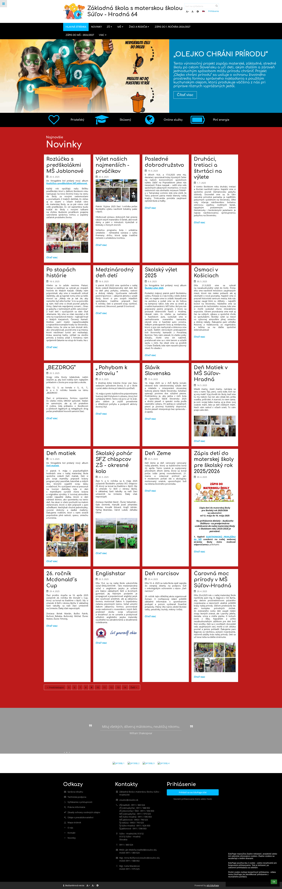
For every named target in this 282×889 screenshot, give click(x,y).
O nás (70, 827)
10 (98, 687)
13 (118, 687)
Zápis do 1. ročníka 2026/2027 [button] (172, 27)
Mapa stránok (74, 822)
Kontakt (71, 832)
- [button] (193, 11)
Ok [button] (274, 882)
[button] (197, 11)
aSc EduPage (213, 885)
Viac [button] (101, 35)
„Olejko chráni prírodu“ (220, 54)
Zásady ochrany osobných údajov (84, 812)
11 (104, 687)
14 (125, 687)
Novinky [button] (96, 27)
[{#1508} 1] (118, 763)
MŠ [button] (119, 27)
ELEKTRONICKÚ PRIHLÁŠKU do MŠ (214, 538)
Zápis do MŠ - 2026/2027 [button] (80, 35)
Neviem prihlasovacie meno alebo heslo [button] (192, 798)
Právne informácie (76, 807)
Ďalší (133, 687)
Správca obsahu (75, 791)
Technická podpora (77, 796)
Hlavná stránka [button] (76, 27)
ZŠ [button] (108, 27)
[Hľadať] (217, 6)
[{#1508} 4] (163, 763)
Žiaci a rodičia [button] (138, 27)
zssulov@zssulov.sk (128, 799)
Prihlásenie (213, 11)
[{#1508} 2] (133, 763)
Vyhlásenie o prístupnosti (80, 802)
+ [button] (188, 11)
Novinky (72, 837)
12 (111, 687)
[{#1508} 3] (148, 763)
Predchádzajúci (56, 687)
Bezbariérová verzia (75, 885)
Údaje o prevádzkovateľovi (80, 817)
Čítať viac (185, 95)
